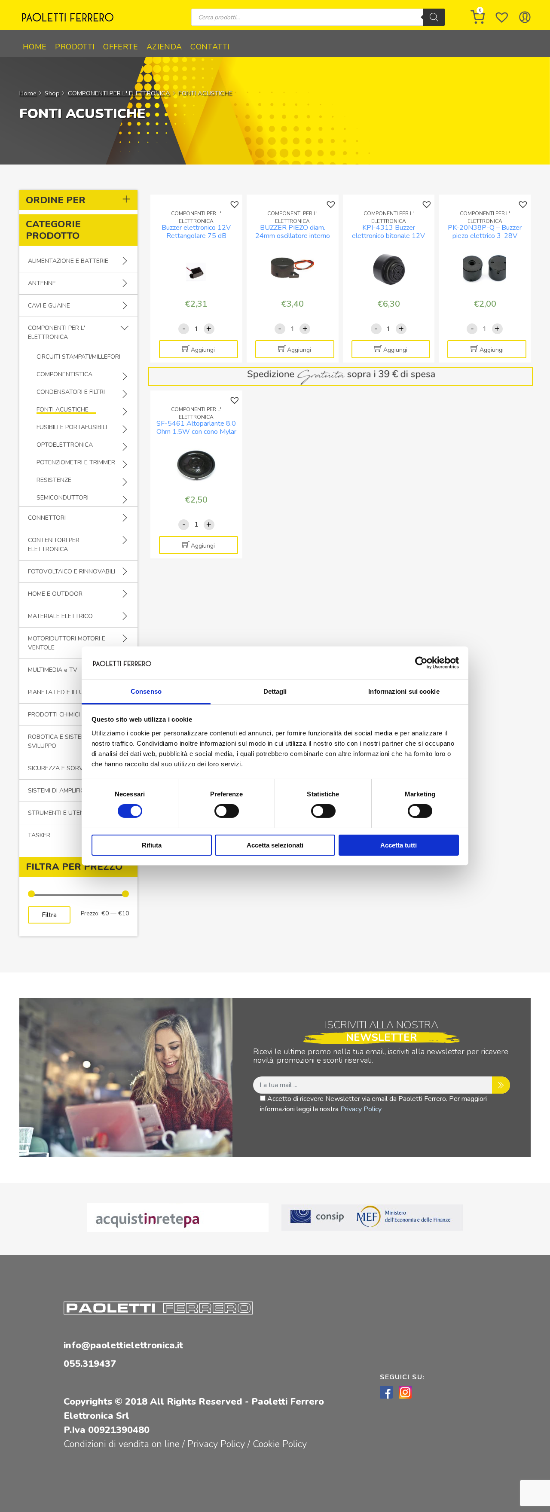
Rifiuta (152, 845)
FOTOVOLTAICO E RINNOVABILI (71, 571)
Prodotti (75, 47)
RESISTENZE (54, 480)
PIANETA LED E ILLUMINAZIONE (71, 692)
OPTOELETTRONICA (65, 445)
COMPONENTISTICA (64, 374)
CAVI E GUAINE (49, 306)
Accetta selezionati (275, 845)
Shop (52, 93)
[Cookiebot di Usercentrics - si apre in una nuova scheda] (421, 662)
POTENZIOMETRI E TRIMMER (76, 462)
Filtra (49, 915)
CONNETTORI (47, 518)
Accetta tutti (398, 845)
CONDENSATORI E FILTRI (71, 392)
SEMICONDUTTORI (63, 498)
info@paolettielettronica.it (123, 1345)
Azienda (164, 47)
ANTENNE (42, 283)
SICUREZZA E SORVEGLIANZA (70, 768)
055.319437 (90, 1363)
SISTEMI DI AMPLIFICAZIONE (67, 790)
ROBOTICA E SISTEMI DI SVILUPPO (61, 741)
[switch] (226, 811)
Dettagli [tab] (275, 691)
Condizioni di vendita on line (122, 1444)
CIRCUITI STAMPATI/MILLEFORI (78, 357)
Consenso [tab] (146, 691)
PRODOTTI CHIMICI (54, 714)
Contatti (209, 47)
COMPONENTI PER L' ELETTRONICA (119, 93)
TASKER (39, 835)
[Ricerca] (434, 17)
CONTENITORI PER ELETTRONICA (53, 544)
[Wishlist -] (501, 17)
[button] (235, 204)
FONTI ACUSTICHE (63, 409)
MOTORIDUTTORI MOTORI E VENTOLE (66, 643)
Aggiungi (203, 350)
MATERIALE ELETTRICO (60, 616)
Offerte (120, 47)
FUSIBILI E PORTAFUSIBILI (72, 427)
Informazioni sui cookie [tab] (403, 691)
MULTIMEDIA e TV (52, 670)
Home (34, 47)
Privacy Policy (361, 1109)
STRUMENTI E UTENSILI (61, 813)
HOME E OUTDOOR (55, 594)
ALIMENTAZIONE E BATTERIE (68, 261)
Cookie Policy (280, 1444)
